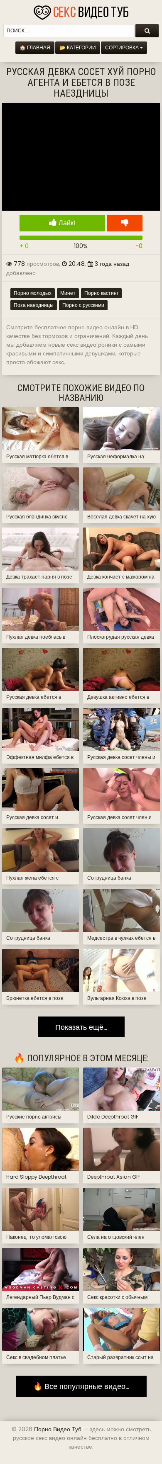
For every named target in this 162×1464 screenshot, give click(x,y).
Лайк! (66, 223)
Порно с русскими (83, 305)
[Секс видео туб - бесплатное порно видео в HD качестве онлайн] (81, 10)
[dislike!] (124, 223)
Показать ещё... (81, 1027)
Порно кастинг (101, 293)
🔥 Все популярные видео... (81, 1386)
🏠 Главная (35, 47)
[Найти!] (147, 30)
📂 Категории (77, 47)
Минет (68, 293)
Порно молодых (33, 293)
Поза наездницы (34, 305)
